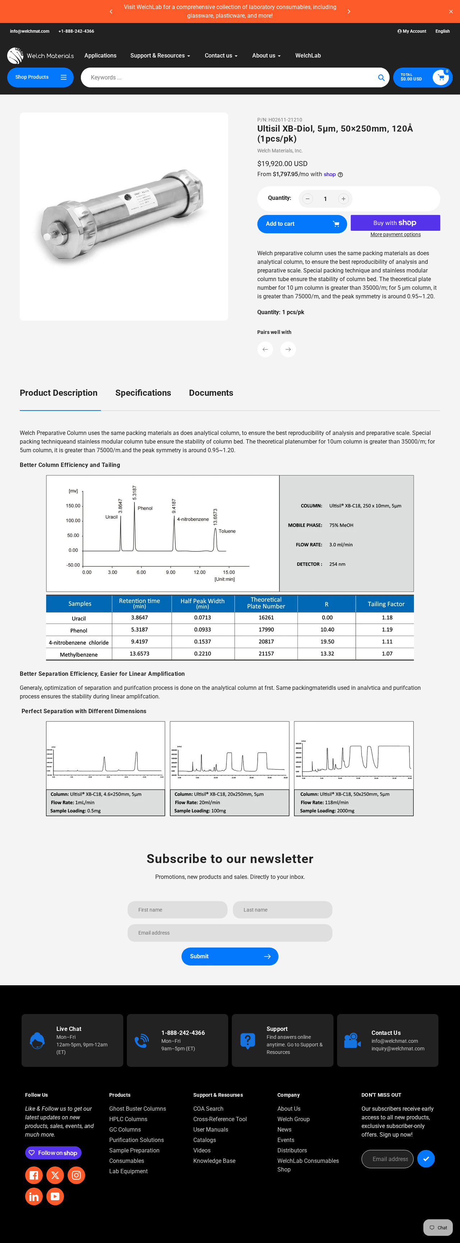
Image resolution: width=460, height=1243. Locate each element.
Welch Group (293, 1119)
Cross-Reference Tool (220, 1119)
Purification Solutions (136, 1140)
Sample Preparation (134, 1150)
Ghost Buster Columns (137, 1108)
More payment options (396, 234)
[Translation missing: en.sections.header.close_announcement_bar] (451, 11)
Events (285, 1140)
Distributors (292, 1150)
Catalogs (204, 1140)
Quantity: (279, 197)
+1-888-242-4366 (76, 31)
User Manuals (210, 1129)
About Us (288, 1108)
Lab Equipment (128, 1171)
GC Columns (125, 1129)
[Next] (348, 11)
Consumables (126, 1160)
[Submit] (426, 1159)
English (443, 31)
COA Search (208, 1108)
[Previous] (111, 11)
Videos (202, 1150)
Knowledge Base (214, 1160)
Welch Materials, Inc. (280, 150)
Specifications (143, 393)
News (284, 1129)
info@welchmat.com (29, 31)
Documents (211, 393)
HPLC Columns (128, 1119)
